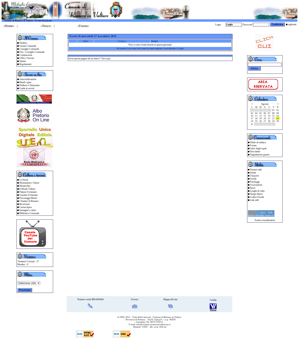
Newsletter (255, 151)
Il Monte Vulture (27, 188)
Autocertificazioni (27, 79)
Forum (253, 145)
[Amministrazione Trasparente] (34, 102)
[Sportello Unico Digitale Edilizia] (34, 146)
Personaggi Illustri (28, 198)
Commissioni (25, 55)
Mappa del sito (170, 299)
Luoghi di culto (257, 190)
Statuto (22, 61)
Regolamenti (25, 64)
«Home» (8, 26)
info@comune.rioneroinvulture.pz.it (153, 324)
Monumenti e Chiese (29, 182)
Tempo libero (256, 194)
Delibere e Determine (29, 85)
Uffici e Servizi (26, 58)
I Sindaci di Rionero (29, 201)
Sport (252, 187)
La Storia (23, 179)
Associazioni (256, 184)
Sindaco (23, 42)
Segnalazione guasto (260, 154)
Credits (213, 300)
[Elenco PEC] (34, 166)
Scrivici (134, 299)
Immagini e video (27, 210)
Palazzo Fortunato (28, 192)
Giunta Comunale (27, 45)
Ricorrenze (24, 204)
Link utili (254, 200)
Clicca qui (105, 58)
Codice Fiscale (257, 197)
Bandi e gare (25, 82)
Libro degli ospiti (258, 148)
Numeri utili (256, 169)
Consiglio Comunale (29, 49)
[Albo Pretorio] (34, 122)
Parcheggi (255, 181)
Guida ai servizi (26, 88)
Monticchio (24, 185)
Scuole (253, 178)
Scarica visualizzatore (265, 220)
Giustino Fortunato (28, 195)
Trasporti (254, 175)
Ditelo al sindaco (258, 142)
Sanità (253, 172)
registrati (292, 24)
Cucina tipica (25, 207)
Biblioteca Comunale (29, 213)
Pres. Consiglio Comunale (32, 52)
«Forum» (83, 26)
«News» (46, 26)
